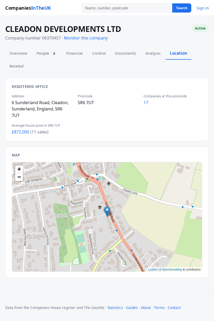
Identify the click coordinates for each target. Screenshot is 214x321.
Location (178, 53)
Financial (74, 53)
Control (99, 53)
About (146, 307)
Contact (174, 307)
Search (181, 8)
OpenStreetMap (172, 269)
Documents (125, 53)
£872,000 (20, 132)
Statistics (115, 307)
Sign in (203, 7)
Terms (159, 307)
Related (16, 66)
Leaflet (152, 269)
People (46, 53)
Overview (18, 53)
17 (146, 102)
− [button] (19, 177)
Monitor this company (86, 38)
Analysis (152, 53)
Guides (132, 307)
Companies (28, 7)
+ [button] (19, 169)
